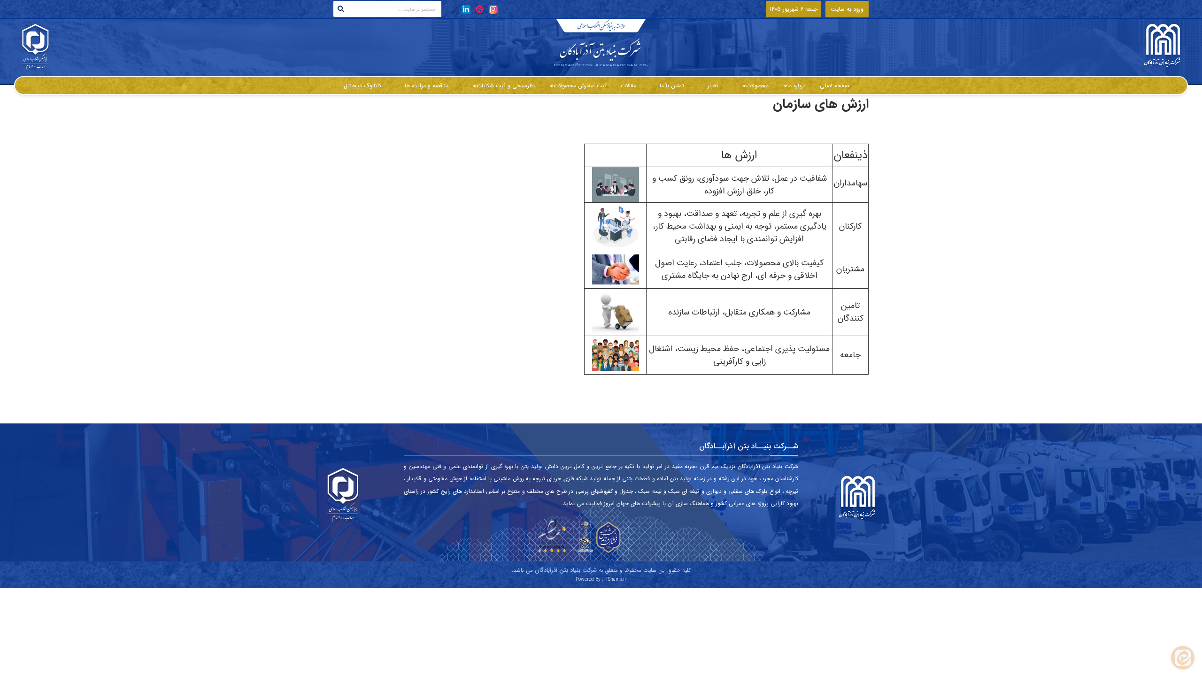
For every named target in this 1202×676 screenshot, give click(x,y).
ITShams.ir (615, 579)
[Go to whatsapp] (1182, 657)
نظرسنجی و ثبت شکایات (506, 85)
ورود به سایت (847, 9)
